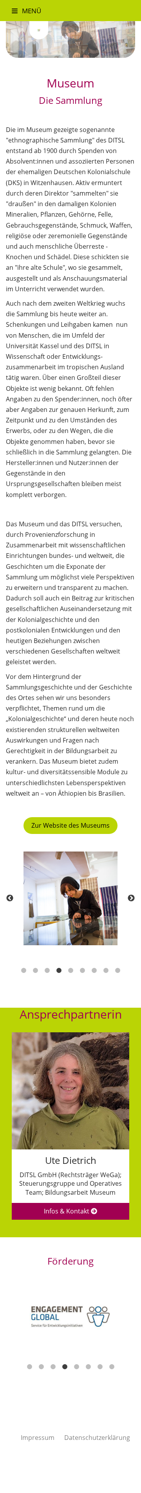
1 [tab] (23, 971)
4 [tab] (59, 971)
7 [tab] (94, 971)
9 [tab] (117, 971)
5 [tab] (70, 971)
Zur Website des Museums (70, 825)
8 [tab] (106, 971)
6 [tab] (82, 971)
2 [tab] (35, 971)
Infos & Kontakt (67, 1211)
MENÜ (30, 10)
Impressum (37, 1437)
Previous (10, 898)
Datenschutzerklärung (97, 1437)
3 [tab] (47, 971)
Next (131, 898)
